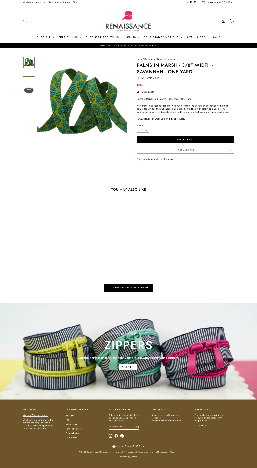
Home (139, 59)
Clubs (132, 37)
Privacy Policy (72, 433)
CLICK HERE (200, 425)
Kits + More (197, 37)
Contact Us (71, 437)
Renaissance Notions (162, 37)
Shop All (44, 37)
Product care (185, 150)
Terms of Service (74, 429)
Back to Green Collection (130, 288)
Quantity (142, 125)
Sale (216, 37)
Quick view (48, 246)
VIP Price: (145, 91)
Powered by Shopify (129, 457)
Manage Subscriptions (59, 2)
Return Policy (72, 424)
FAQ (68, 420)
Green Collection (165, 59)
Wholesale (28, 2)
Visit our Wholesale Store (35, 415)
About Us (40, 2)
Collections (149, 59)
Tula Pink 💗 (69, 37)
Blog (75, 2)
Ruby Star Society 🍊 (103, 37)
